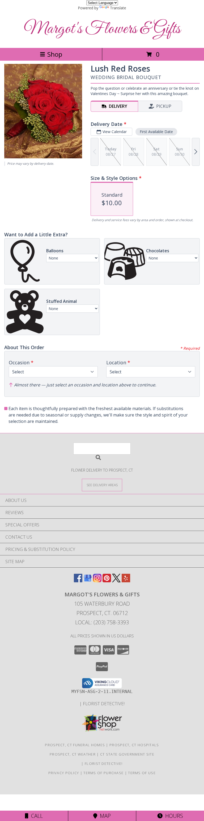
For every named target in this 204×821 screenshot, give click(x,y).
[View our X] (116, 580)
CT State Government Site (127, 754)
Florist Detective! (104, 703)
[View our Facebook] (78, 580)
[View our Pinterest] (107, 580)
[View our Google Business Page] (87, 580)
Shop (54, 54)
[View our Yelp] (126, 580)
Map (104, 815)
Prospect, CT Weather (73, 754)
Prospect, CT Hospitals (134, 744)
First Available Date (156, 131)
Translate (118, 7)
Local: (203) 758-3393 (102, 622)
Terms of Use (142, 772)
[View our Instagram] (97, 580)
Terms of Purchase (103, 772)
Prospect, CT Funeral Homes (75, 744)
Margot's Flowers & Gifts (102, 29)
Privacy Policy (63, 772)
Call (35, 815)
